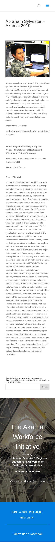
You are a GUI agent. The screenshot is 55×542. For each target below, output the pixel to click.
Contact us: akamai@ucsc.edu (27, 481)
